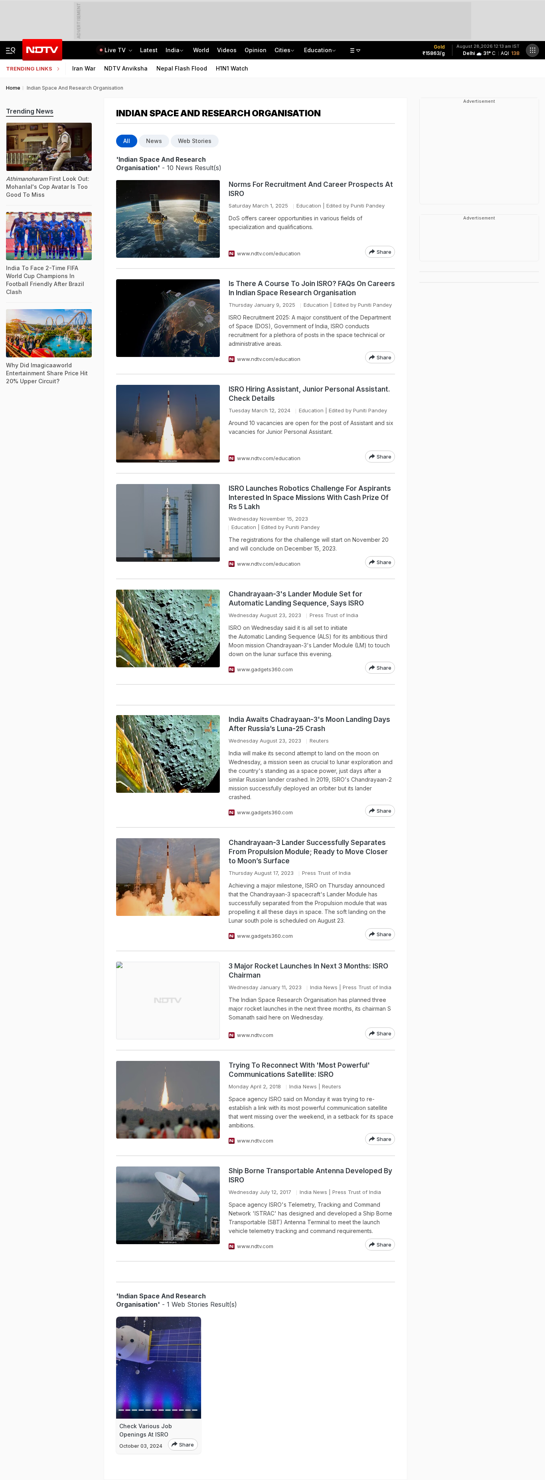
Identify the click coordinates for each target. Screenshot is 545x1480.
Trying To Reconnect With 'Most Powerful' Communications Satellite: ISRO (299, 1069)
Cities (282, 50)
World (201, 50)
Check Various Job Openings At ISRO (145, 1430)
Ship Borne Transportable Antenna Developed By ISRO (310, 1175)
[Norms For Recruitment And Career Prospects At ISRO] (168, 219)
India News (324, 987)
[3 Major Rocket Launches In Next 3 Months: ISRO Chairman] (168, 1000)
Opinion (256, 50)
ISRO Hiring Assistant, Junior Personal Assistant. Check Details (309, 393)
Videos (227, 50)
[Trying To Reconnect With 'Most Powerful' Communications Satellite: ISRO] (168, 1103)
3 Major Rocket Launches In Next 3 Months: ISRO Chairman (308, 970)
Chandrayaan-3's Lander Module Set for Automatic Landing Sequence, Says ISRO (296, 598)
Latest (149, 50)
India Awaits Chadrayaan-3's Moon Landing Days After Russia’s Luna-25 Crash (309, 724)
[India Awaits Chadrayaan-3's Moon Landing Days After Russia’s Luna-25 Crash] (168, 766)
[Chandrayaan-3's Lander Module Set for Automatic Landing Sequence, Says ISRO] (168, 632)
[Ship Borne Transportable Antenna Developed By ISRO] (168, 1208)
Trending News (29, 111)
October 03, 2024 (140, 1446)
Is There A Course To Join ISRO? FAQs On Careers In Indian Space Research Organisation (312, 288)
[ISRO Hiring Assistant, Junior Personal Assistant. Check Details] (168, 424)
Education (318, 50)
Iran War (83, 68)
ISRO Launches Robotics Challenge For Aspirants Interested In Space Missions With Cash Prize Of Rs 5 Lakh (310, 497)
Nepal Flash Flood (181, 68)
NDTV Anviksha (126, 68)
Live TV (116, 50)
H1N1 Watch (232, 68)
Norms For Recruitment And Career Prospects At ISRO (311, 189)
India (173, 50)
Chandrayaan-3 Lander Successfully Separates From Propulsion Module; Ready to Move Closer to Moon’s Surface (308, 852)
